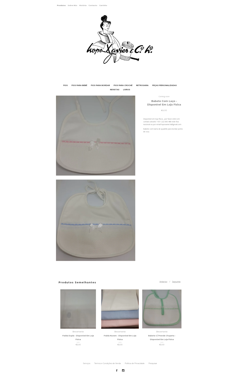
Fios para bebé (79, 85)
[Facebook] (117, 370)
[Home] (120, 40)
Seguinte (176, 281)
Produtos (61, 5)
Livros (126, 89)
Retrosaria (142, 85)
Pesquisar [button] (152, 363)
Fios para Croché (123, 85)
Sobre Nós (72, 5)
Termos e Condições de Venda (107, 363)
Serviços (86, 363)
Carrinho (103, 5)
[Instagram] (123, 370)
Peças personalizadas (164, 85)
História (82, 5)
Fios (65, 85)
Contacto (92, 5)
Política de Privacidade (134, 363)
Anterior (163, 281)
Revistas (114, 89)
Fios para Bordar (100, 85)
